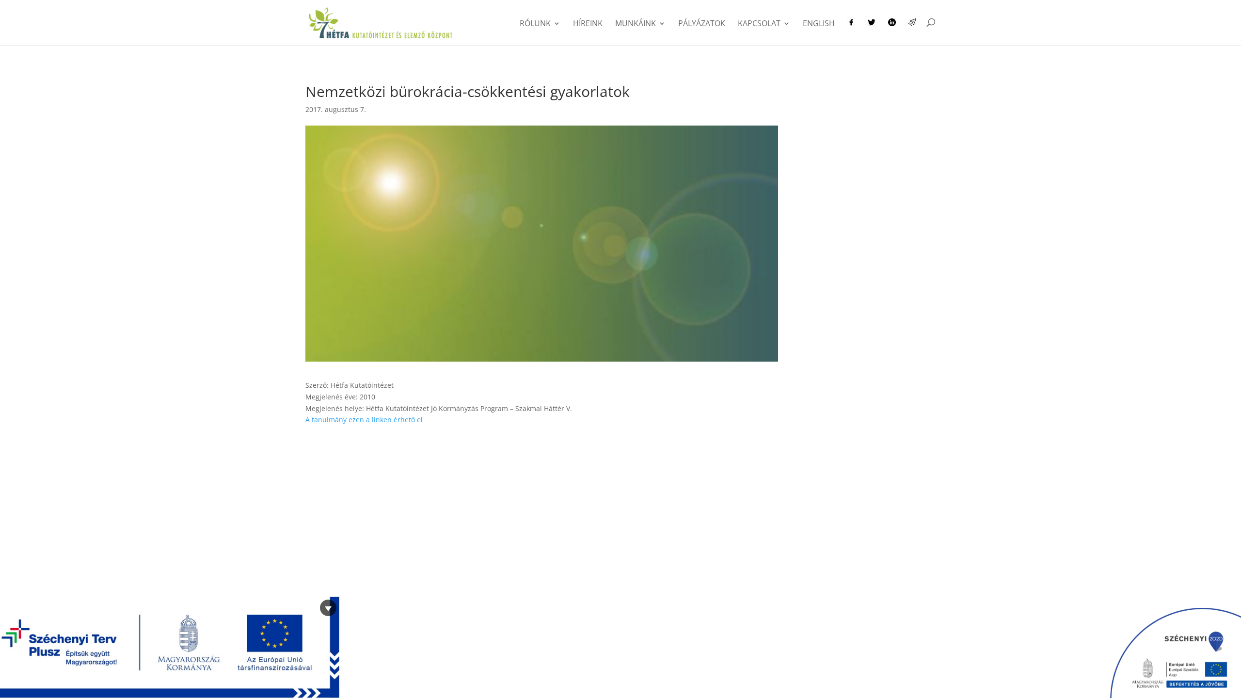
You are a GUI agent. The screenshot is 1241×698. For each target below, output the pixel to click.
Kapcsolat (759, 24)
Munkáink (635, 24)
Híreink (588, 24)
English (819, 24)
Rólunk (535, 24)
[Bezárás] (328, 608)
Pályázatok (701, 24)
